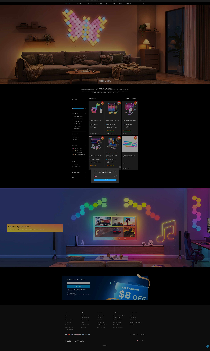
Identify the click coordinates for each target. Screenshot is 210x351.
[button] (105, 176)
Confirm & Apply (105, 179)
